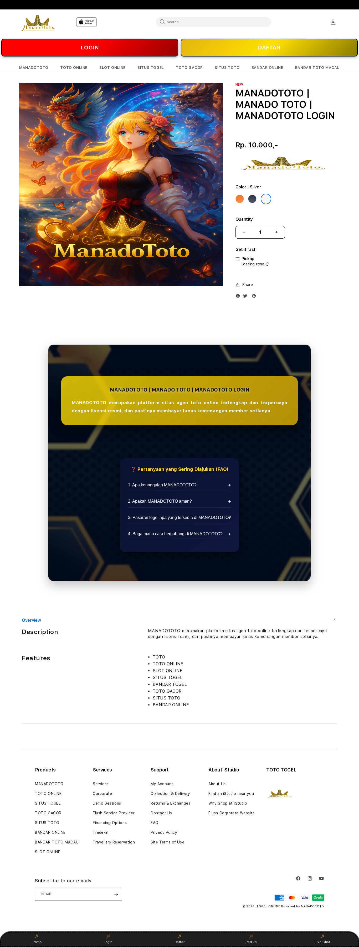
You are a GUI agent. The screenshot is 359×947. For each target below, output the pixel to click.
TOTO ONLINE (48, 793)
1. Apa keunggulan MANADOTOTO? (162, 485)
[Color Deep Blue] (252, 199)
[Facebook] (239, 297)
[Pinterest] (255, 297)
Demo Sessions (107, 803)
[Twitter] (246, 297)
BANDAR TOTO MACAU (57, 842)
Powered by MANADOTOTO (302, 906)
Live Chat (322, 942)
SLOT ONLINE (47, 852)
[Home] (37, 22)
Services (101, 784)
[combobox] (213, 22)
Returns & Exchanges (170, 803)
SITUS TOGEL (48, 803)
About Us (217, 784)
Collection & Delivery (170, 793)
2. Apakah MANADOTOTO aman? (160, 501)
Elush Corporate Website (231, 813)
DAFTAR (269, 47)
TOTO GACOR (48, 813)
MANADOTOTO (49, 784)
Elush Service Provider (114, 813)
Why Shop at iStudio (227, 803)
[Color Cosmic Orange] (239, 199)
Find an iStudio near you (231, 793)
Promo (37, 942)
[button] (33, 67)
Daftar (180, 942)
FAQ (154, 823)
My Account (162, 784)
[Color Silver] (266, 199)
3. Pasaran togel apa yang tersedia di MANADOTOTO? (179, 517)
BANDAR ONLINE (50, 832)
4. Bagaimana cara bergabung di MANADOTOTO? (175, 534)
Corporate (102, 793)
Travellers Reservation (114, 842)
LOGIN (90, 47)
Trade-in (101, 832)
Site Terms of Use (167, 842)
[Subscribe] (116, 894)
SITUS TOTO (47, 823)
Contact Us (161, 813)
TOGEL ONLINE (268, 906)
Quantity (244, 219)
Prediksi (251, 942)
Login (108, 942)
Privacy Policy (164, 832)
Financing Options (110, 823)
